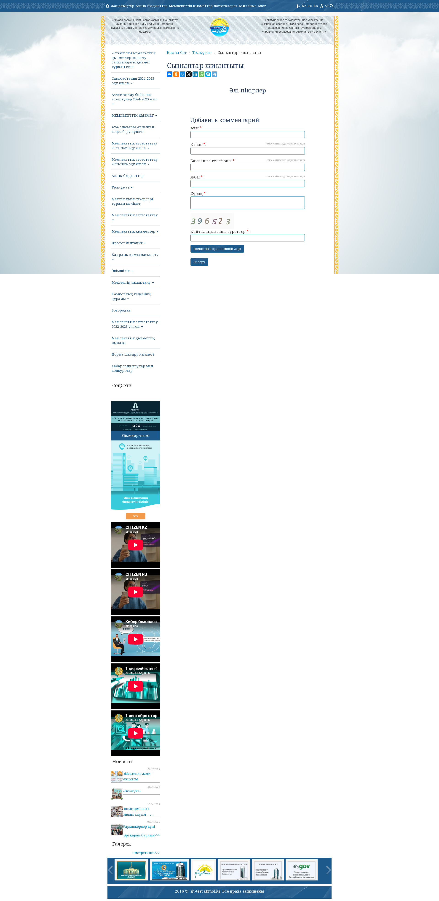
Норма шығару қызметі (133, 354)
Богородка (121, 310)
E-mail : (247, 144)
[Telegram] (214, 74)
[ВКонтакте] (169, 74)
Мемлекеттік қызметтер (191, 5)
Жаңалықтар (122, 5)
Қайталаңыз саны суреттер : (219, 231)
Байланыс (247, 5)
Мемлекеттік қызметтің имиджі (133, 340)
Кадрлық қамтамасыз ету (135, 254)
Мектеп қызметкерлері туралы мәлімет (132, 201)
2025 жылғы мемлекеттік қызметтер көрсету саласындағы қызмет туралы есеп (133, 60)
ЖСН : (247, 177)
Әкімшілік (121, 270)
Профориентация (128, 243)
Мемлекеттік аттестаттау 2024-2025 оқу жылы (135, 145)
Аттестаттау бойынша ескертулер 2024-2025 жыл (135, 96)
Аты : (196, 128)
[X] (189, 74)
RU (310, 5)
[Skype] (208, 74)
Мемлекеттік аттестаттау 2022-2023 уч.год (135, 324)
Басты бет (177, 52)
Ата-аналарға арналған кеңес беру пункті (133, 129)
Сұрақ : (198, 193)
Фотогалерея (225, 5)
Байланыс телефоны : (247, 160)
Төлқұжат (121, 187)
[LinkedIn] (195, 74)
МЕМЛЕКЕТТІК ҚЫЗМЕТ (133, 115)
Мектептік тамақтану (132, 282)
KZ (304, 5)
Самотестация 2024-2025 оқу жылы (133, 80)
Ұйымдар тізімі (135, 435)
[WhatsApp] (201, 74)
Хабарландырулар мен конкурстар (132, 368)
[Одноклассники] (176, 74)
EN (316, 5)
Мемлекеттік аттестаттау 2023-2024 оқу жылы (135, 161)
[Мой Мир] (182, 74)
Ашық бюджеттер (152, 5)
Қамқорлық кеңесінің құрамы (131, 296)
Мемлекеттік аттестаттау (135, 215)
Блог (262, 5)
